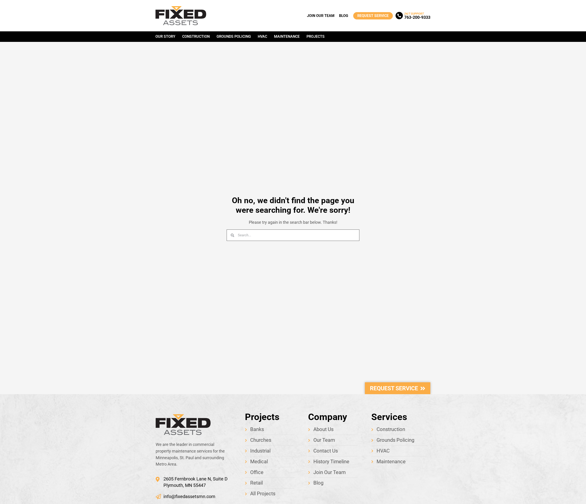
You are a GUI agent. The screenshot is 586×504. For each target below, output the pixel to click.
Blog (343, 15)
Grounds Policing (234, 36)
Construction (196, 36)
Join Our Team (320, 15)
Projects (316, 36)
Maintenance (287, 36)
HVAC (262, 36)
